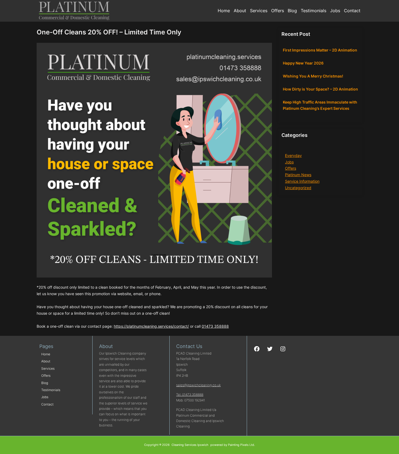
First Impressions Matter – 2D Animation (320, 50)
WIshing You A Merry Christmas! (313, 76)
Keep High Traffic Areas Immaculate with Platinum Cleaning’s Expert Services (320, 105)
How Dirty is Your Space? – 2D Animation (320, 89)
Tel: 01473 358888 (189, 394)
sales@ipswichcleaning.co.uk (198, 385)
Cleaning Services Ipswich (190, 445)
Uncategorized (298, 187)
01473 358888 (215, 326)
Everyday (293, 155)
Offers (290, 168)
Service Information (302, 181)
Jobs (289, 162)
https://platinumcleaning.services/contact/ (151, 326)
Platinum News (298, 174)
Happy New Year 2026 (303, 63)
